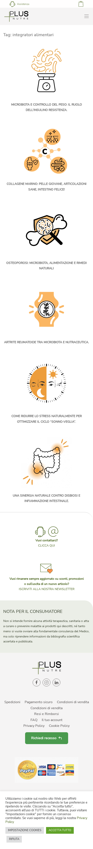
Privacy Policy (34, 725)
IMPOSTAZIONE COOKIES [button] (24, 830)
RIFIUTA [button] (14, 839)
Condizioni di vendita (73, 702)
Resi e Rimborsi (46, 714)
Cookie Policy (59, 725)
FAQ (33, 720)
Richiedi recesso (43, 738)
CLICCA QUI (46, 546)
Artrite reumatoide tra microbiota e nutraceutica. (46, 342)
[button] (46, 576)
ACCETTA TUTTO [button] (60, 830)
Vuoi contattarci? (46, 540)
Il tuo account (52, 720)
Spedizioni (12, 702)
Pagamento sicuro (39, 702)
